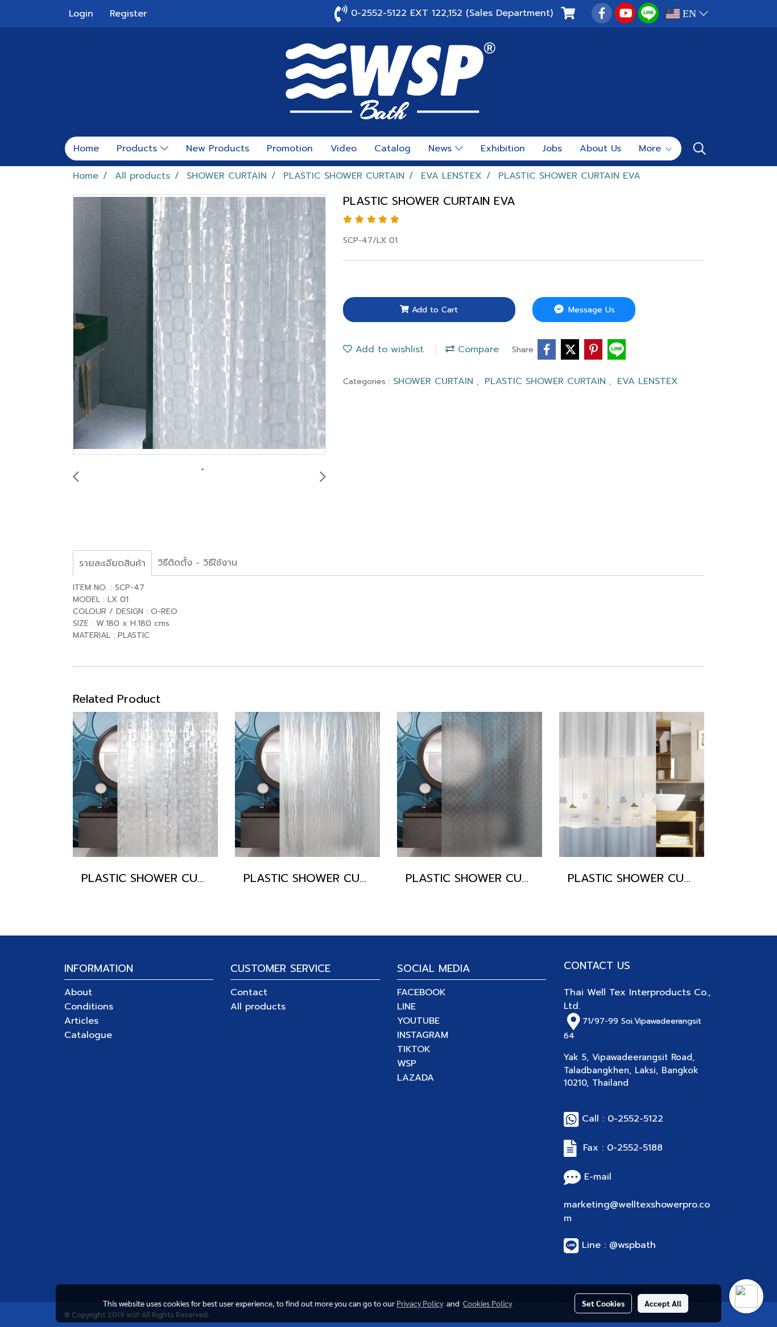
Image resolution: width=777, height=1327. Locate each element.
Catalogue (88, 1035)
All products (258, 1006)
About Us (600, 148)
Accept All (662, 1303)
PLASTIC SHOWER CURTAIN (547, 381)
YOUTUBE (418, 1021)
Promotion (290, 148)
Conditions (88, 1006)
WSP (406, 1063)
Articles (81, 1021)
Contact (248, 992)
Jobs (552, 148)
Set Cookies (603, 1303)
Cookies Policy (487, 1303)
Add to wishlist (388, 349)
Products (138, 148)
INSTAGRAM (422, 1035)
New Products (217, 148)
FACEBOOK (421, 992)
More (651, 148)
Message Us (590, 310)
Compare (476, 349)
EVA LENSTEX (647, 381)
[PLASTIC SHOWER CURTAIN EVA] (199, 325)
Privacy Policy (419, 1303)
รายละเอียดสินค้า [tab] (112, 563)
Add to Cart (433, 310)
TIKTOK (414, 1049)
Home (86, 148)
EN (689, 13)
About (78, 992)
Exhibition (503, 148)
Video (343, 148)
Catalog (392, 148)
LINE (406, 1006)
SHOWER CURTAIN (435, 381)
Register (128, 13)
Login (81, 13)
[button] (699, 148)
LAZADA (415, 1078)
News (441, 148)
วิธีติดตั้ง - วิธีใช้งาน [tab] (197, 563)
